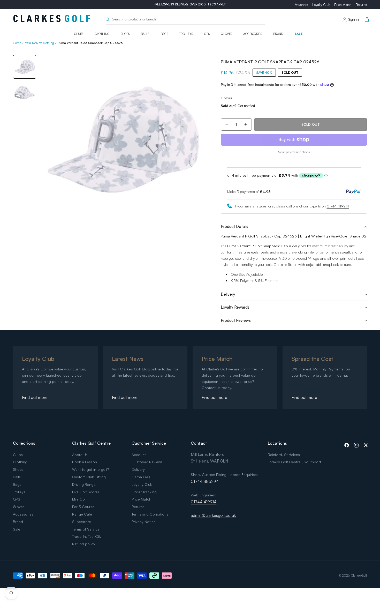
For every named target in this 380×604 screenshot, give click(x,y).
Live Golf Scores (86, 492)
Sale (299, 34)
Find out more (35, 397)
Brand (278, 34)
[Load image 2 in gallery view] (24, 92)
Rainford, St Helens (284, 454)
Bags (164, 34)
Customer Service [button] (149, 443)
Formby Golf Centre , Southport (294, 462)
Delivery (138, 469)
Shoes (125, 34)
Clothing (102, 34)
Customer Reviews (147, 462)
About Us (80, 454)
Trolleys (186, 34)
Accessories (252, 34)
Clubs (78, 34)
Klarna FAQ (141, 477)
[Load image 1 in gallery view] (24, 66)
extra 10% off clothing (39, 43)
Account (139, 454)
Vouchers (301, 5)
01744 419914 (338, 206)
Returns (361, 5)
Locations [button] (277, 443)
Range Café (82, 514)
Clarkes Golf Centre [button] (91, 443)
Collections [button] (24, 443)
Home (17, 43)
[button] (365, 19)
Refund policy (83, 544)
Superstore (81, 521)
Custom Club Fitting (89, 477)
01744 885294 (205, 481)
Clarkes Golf (359, 575)
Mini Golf (79, 499)
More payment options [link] (294, 152)
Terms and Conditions (150, 514)
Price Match (343, 5)
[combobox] (185, 19)
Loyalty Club (321, 5)
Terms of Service (86, 529)
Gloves (226, 34)
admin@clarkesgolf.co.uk (213, 515)
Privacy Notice (144, 521)
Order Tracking (144, 492)
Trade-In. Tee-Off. (86, 536)
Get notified (238, 106)
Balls (145, 34)
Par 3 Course (83, 506)
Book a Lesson (84, 462)
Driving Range (84, 484)
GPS (207, 34)
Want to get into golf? (90, 469)
